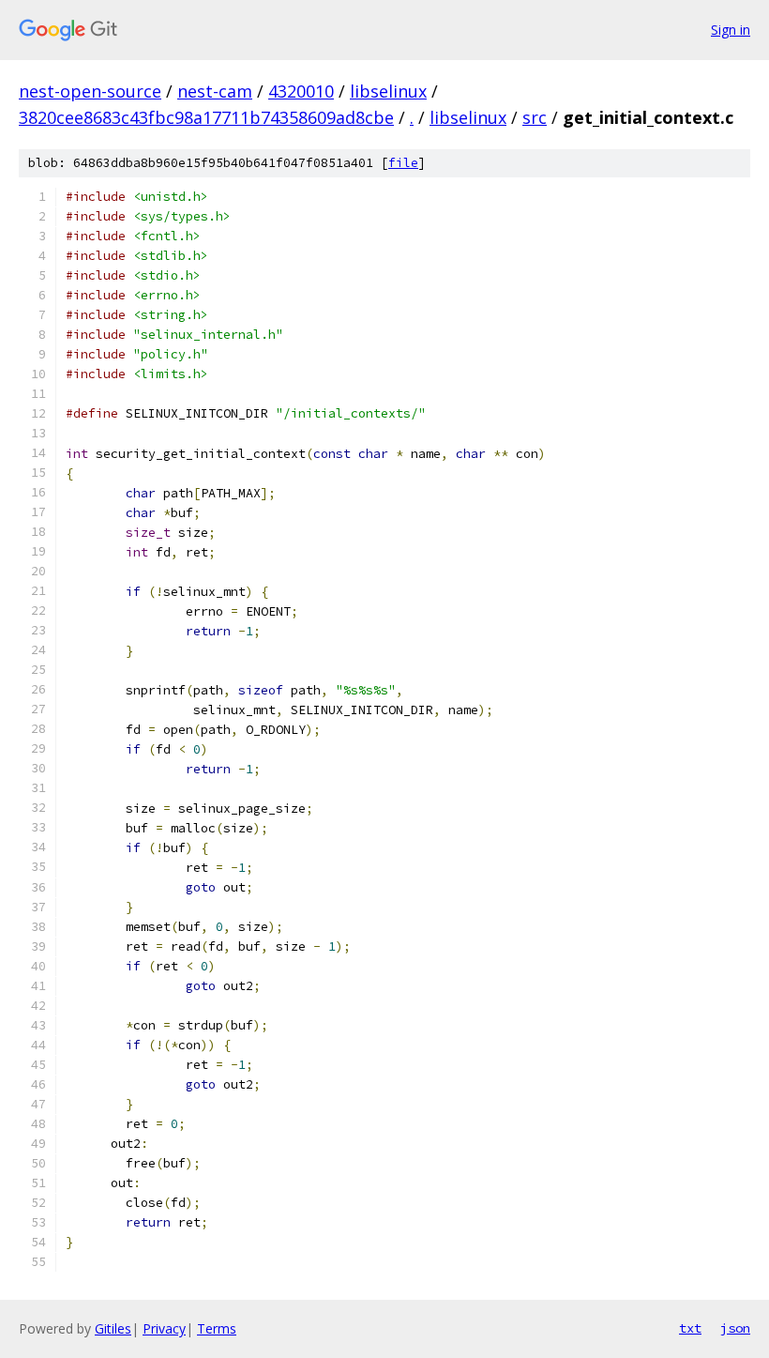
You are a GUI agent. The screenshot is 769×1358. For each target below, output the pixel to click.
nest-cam (214, 91)
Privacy (164, 1328)
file (403, 163)
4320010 (301, 91)
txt (690, 1328)
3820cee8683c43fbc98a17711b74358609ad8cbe (206, 117)
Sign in (730, 29)
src (534, 117)
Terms (216, 1328)
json (735, 1328)
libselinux (388, 91)
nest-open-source (90, 91)
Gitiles (113, 1328)
